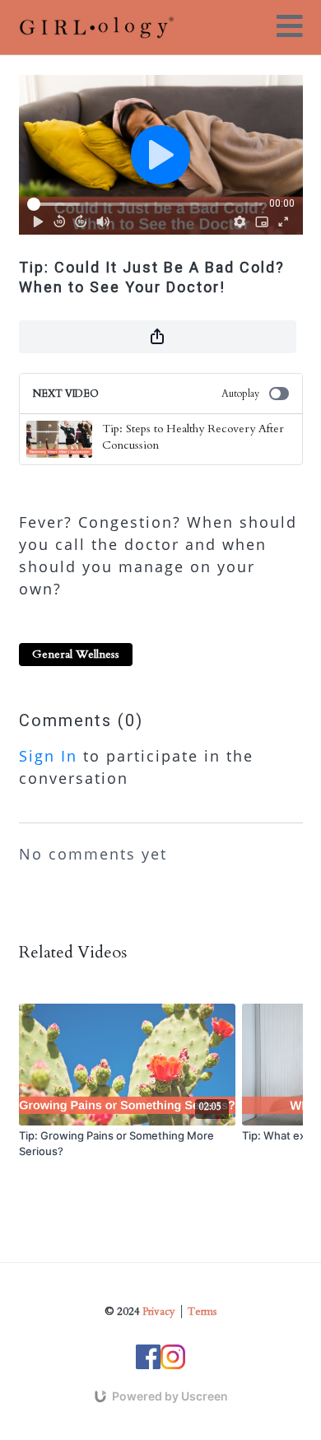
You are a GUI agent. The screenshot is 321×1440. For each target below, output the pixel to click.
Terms (202, 1311)
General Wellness (75, 654)
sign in (48, 756)
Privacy (158, 1311)
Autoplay (240, 393)
